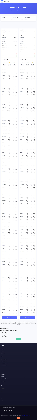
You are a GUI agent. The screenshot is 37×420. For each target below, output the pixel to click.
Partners (2, 395)
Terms (2, 398)
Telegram (7, 411)
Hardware (5, 30)
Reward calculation (27, 17)
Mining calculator (3, 359)
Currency (3, 17)
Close (18, 417)
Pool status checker (4, 365)
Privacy (2, 400)
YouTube (9, 411)
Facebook (4, 411)
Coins (2, 348)
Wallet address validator (4, 363)
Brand (2, 397)
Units (3, 30)
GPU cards (2, 376)
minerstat (5, 1)
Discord (12, 411)
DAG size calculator (4, 367)
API (1, 385)
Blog (1, 393)
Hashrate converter (4, 361)
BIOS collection (3, 368)
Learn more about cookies (26, 415)
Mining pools (3, 353)
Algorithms (2, 349)
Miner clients (3, 351)
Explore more (9, 317)
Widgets (2, 383)
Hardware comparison (4, 378)
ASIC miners (3, 374)
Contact (2, 391)
